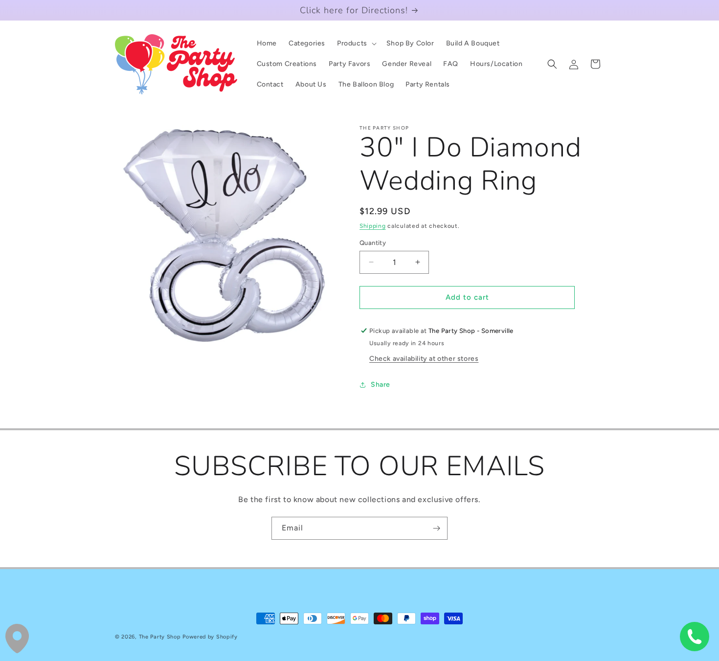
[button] (356, 43)
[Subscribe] (436, 528)
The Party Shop (160, 637)
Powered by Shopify (210, 637)
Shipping (373, 225)
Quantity (373, 242)
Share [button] (380, 384)
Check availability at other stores (423, 358)
